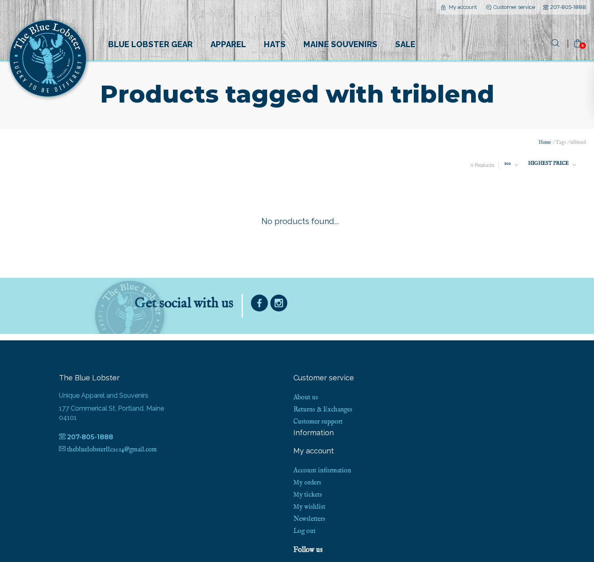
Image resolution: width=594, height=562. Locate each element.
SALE (405, 44)
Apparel (228, 44)
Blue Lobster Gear (150, 44)
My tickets (307, 495)
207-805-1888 (568, 7)
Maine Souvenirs (340, 44)
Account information (322, 471)
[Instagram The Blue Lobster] (278, 305)
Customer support (318, 422)
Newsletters (309, 519)
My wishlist (309, 507)
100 (507, 163)
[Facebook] (259, 305)
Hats (275, 44)
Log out (304, 531)
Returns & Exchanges (322, 410)
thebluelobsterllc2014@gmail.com (112, 450)
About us (305, 398)
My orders (307, 483)
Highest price (548, 163)
